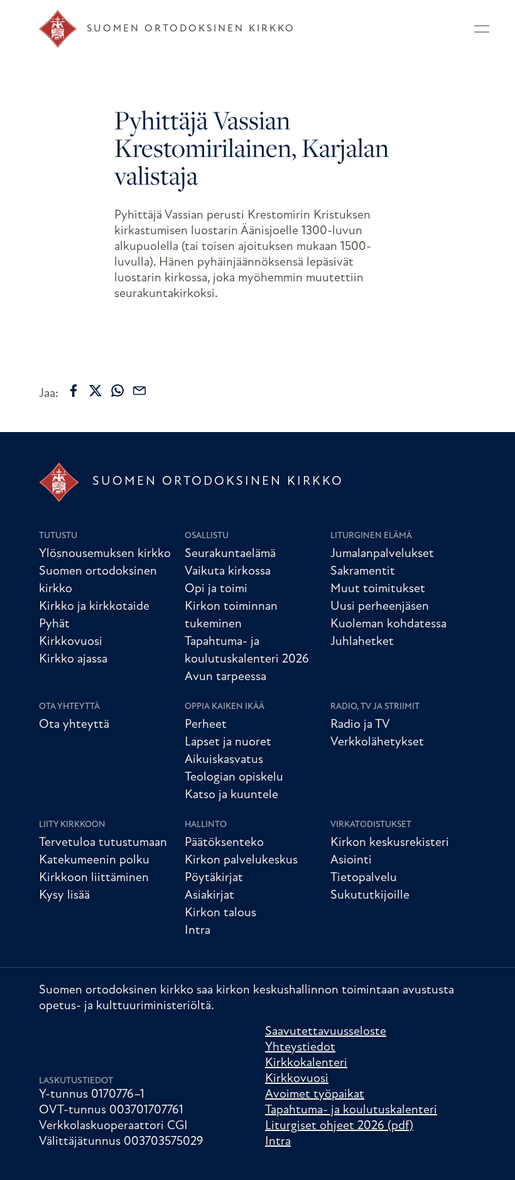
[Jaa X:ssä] (95, 390)
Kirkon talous (220, 913)
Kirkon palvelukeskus (241, 860)
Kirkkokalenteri (306, 1063)
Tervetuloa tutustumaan (103, 842)
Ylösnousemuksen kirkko (105, 554)
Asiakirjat (209, 895)
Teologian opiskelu (234, 777)
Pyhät (54, 624)
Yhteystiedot (300, 1047)
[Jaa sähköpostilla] (139, 390)
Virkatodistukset (370, 825)
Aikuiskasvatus (224, 760)
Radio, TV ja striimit (375, 707)
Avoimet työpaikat (314, 1094)
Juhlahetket (362, 642)
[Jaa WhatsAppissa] (117, 390)
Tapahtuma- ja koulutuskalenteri (351, 1110)
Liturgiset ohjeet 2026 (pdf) (339, 1126)
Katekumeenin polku (94, 860)
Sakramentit (362, 571)
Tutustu (58, 536)
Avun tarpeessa (225, 677)
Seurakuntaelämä (230, 554)
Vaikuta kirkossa (228, 571)
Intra (197, 930)
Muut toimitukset (377, 589)
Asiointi (351, 860)
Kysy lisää (64, 895)
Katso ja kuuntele (231, 795)
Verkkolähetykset (377, 742)
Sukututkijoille (369, 895)
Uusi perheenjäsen (379, 606)
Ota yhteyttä (69, 707)
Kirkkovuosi (70, 642)
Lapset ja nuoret (228, 742)
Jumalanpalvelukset (382, 554)
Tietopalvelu (363, 878)
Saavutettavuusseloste (325, 1032)
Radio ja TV (360, 724)
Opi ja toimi (216, 589)
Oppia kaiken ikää (224, 707)
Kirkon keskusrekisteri (389, 842)
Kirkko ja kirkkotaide (94, 606)
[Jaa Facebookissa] (73, 390)
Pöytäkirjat (214, 878)
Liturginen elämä (371, 536)
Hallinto (206, 825)
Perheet (206, 724)
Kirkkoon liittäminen (94, 878)
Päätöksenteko (224, 842)
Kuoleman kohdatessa (388, 624)
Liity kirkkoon (72, 825)
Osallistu (207, 536)
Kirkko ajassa (73, 659)
